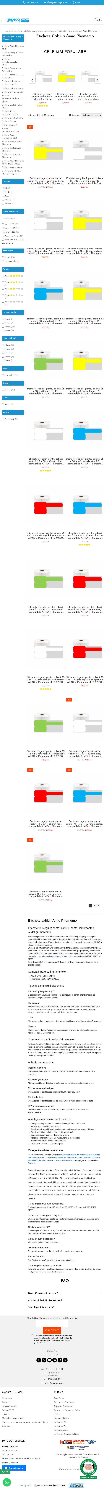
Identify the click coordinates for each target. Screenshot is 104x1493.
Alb (6, 188)
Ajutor (77, 3)
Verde (7, 192)
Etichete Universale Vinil (12, 92)
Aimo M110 (9, 224)
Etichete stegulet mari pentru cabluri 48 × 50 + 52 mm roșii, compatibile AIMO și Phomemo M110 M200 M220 (45, 824)
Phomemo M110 (11, 236)
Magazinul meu (12, 1392)
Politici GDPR (8, 1410)
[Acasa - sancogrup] (18, 20)
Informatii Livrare (61, 1418)
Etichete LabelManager (12, 89)
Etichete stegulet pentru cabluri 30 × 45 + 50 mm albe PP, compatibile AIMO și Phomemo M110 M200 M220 (46, 680)
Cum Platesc (59, 1398)
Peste (7, 276)
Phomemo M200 (11, 240)
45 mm (7, 349)
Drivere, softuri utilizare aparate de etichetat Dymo (25, 1422)
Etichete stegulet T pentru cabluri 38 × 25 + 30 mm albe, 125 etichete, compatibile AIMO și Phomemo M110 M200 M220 (84, 181)
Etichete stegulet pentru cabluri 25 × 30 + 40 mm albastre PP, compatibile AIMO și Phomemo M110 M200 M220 (84, 461)
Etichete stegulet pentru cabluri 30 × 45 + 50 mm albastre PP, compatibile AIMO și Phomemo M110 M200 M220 (46, 321)
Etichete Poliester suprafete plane (10, 62)
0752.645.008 (31, 3)
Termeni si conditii (9, 1406)
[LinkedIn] (54, 1360)
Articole (5, 1414)
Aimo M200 (9, 228)
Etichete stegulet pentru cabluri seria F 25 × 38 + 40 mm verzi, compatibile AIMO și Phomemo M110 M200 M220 (45, 609)
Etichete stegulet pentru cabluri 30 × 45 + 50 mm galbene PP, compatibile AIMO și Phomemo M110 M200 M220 (85, 321)
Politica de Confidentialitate (66, 1434)
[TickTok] (60, 1360)
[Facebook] (38, 1360)
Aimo (6, 405)
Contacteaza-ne (16, 1468)
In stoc (7, 257)
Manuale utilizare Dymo (12, 1418)
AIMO (7, 390)
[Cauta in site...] (96, 19)
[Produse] (4, 21)
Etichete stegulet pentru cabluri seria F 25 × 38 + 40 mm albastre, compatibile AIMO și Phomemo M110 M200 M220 (84, 535)
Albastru (8, 200)
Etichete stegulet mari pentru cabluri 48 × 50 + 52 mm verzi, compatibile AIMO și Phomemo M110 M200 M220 (45, 894)
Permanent (9, 419)
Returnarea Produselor (64, 1402)
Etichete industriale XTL (12, 118)
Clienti (59, 1392)
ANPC (57, 1414)
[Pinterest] (44, 1360)
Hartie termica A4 (10, 125)
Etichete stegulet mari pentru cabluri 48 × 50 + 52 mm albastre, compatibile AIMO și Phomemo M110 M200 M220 (84, 824)
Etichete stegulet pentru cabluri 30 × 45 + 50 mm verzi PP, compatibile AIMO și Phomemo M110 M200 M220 (45, 754)
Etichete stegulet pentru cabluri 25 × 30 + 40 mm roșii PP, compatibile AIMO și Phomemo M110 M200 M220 (45, 535)
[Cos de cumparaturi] (100, 19)
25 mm (7, 361)
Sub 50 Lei (9, 375)
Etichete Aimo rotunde (12, 167)
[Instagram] (65, 1360)
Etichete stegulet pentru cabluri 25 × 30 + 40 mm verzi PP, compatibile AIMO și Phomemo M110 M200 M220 (45, 391)
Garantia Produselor (63, 1406)
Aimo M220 (9, 232)
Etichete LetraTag (10, 85)
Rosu (6, 196)
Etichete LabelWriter (11, 81)
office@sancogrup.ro (56, 3)
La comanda (10, 261)
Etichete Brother (9, 122)
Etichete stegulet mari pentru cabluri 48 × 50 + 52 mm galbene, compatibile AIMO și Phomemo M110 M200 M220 (45, 181)
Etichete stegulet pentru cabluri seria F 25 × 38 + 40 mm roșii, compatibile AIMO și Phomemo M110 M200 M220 (84, 609)
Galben (7, 204)
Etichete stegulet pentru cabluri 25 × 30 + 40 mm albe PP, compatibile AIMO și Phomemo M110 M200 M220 (87, 96)
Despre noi (7, 1398)
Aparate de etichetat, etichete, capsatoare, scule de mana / (31, 31)
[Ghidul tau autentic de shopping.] (25, 1485)
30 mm (7, 327)
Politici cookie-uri (61, 1430)
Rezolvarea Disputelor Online (67, 1410)
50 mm (7, 345)
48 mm (7, 323)
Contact (5, 1402)
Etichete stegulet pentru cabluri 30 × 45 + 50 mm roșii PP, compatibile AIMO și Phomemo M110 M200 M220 (85, 680)
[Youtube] (49, 1360)
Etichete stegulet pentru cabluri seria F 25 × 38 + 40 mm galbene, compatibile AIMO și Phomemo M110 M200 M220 (84, 251)
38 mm (7, 331)
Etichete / (63, 31)
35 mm (7, 319)
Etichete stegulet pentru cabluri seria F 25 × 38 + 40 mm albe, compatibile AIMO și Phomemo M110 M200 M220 (42, 96)
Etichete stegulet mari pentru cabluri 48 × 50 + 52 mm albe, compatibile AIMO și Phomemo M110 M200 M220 (84, 754)
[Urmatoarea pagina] (98, 905)
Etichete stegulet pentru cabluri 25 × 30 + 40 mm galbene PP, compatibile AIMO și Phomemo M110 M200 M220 (65, 96)
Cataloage (7, 1426)
